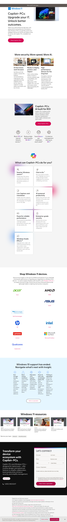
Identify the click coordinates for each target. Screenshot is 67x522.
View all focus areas (22, 436)
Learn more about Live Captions (37, 500)
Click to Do (14, 515)
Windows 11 (15, 436)
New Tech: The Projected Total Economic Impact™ (23, 506)
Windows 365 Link (48, 281)
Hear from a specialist (45, 483)
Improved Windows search (18, 512)
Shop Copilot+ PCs (16, 40)
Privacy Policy (45, 480)
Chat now (6, 478)
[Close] (64, 519)
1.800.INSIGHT (10, 484)
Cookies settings (44, 519)
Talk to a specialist (33, 400)
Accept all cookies (54, 519)
